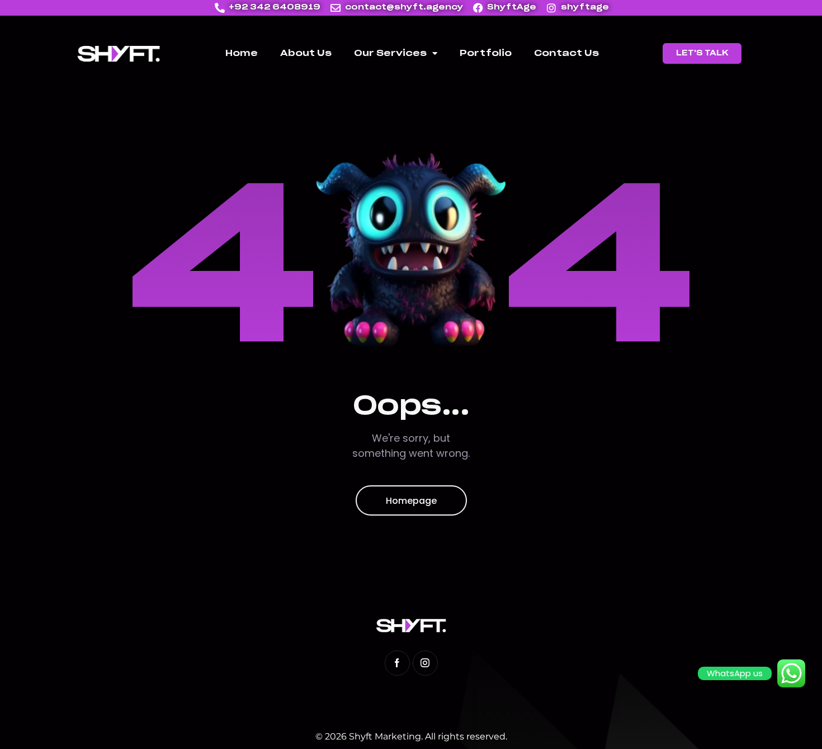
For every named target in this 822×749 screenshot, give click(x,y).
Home (241, 53)
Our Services (390, 53)
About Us (306, 53)
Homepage (411, 500)
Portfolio (486, 53)
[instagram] (425, 663)
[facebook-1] (397, 663)
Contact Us (566, 53)
